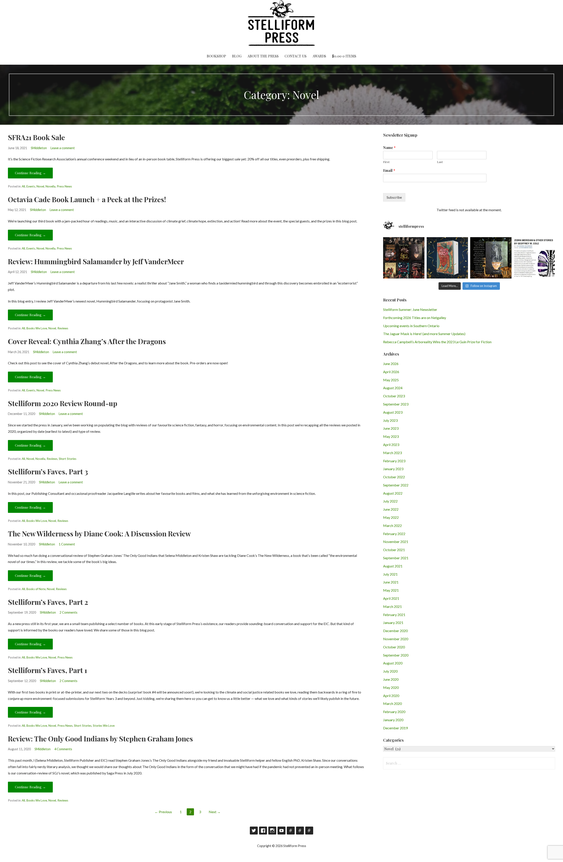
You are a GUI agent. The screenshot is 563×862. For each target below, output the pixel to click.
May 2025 (391, 380)
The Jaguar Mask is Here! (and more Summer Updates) (424, 334)
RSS (309, 830)
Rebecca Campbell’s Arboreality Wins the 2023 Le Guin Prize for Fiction (437, 342)
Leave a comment (63, 148)
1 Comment (67, 544)
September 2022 (395, 485)
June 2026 (390, 363)
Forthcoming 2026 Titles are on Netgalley (414, 317)
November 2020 (395, 639)
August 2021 (392, 566)
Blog (236, 56)
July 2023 (390, 420)
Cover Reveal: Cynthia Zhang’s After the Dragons (87, 341)
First (386, 162)
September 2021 (395, 558)
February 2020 (394, 712)
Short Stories (67, 458)
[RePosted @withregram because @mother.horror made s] (403, 258)
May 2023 (391, 436)
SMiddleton (39, 148)
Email (389, 170)
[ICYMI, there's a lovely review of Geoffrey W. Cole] (534, 258)
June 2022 (390, 509)
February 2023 (394, 461)
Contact (300, 830)
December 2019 (395, 728)
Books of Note (36, 589)
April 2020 (391, 695)
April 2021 (391, 598)
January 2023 (393, 469)
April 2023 (391, 444)
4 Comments (63, 749)
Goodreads (291, 830)
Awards (319, 56)
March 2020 (392, 703)
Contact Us (296, 56)
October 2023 (394, 396)
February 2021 (394, 615)
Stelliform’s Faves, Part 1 (47, 670)
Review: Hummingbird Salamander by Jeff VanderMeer (96, 261)
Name (389, 147)
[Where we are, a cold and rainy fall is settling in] (491, 258)
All (23, 186)
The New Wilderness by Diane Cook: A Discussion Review (99, 533)
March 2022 (392, 525)
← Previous (163, 812)
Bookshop (216, 56)
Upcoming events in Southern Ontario (411, 326)
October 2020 (394, 647)
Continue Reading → (30, 173)
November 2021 (395, 541)
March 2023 (392, 453)
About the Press (263, 56)
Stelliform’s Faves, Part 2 (48, 602)
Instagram (272, 830)
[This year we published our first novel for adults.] (447, 258)
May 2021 (391, 590)
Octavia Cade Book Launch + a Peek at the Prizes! (87, 199)
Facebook (263, 830)
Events (30, 186)
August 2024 (392, 388)
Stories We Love (104, 725)
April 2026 (391, 372)
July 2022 (390, 501)
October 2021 (394, 550)
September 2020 (395, 655)
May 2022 (391, 517)
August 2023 (392, 412)
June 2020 (390, 679)
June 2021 (390, 582)
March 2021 (392, 606)
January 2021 (393, 622)
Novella (50, 186)
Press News (64, 186)
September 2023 (395, 404)
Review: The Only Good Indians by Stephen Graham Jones (100, 738)
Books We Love (36, 328)
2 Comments (68, 612)
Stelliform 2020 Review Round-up (62, 403)
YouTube (281, 830)
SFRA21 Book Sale (36, 137)
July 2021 (390, 574)
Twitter (254, 830)
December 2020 (395, 631)
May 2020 (391, 687)
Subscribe (394, 197)
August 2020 (392, 663)
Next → (215, 812)
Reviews (62, 328)
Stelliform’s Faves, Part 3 (48, 471)
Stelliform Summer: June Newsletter (410, 309)
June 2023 (390, 428)
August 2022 (392, 493)
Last (440, 162)
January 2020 (393, 720)
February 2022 (394, 534)
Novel (40, 186)
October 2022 (394, 477)
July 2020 (390, 671)
